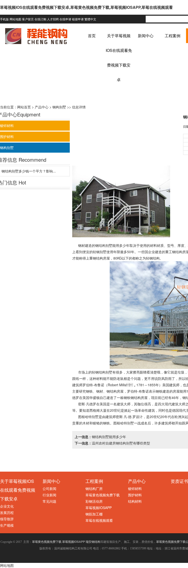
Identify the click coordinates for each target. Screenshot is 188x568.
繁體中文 (90, 19)
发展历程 (7, 512)
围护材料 (135, 494)
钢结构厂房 (94, 488)
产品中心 (41, 106)
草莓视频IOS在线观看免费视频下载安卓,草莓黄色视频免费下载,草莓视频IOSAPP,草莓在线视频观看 (86, 7)
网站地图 (15, 19)
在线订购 (40, 19)
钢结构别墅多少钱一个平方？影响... (28, 171)
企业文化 (7, 506)
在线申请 (65, 19)
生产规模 (7, 525)
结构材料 (135, 501)
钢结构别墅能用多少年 (112, 245)
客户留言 (28, 19)
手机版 (4, 19)
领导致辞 (7, 518)
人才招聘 (53, 19)
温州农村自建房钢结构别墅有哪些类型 (121, 443)
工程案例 (172, 35)
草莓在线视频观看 (99, 520)
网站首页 (24, 106)
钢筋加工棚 (94, 513)
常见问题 (49, 501)
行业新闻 (49, 494)
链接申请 (78, 19)
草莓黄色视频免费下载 (102, 494)
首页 (92, 35)
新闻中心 (145, 35)
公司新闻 (49, 488)
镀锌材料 (135, 488)
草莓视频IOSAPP (98, 507)
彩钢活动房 (94, 501)
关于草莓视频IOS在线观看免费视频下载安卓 (17, 490)
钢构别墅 (59, 106)
